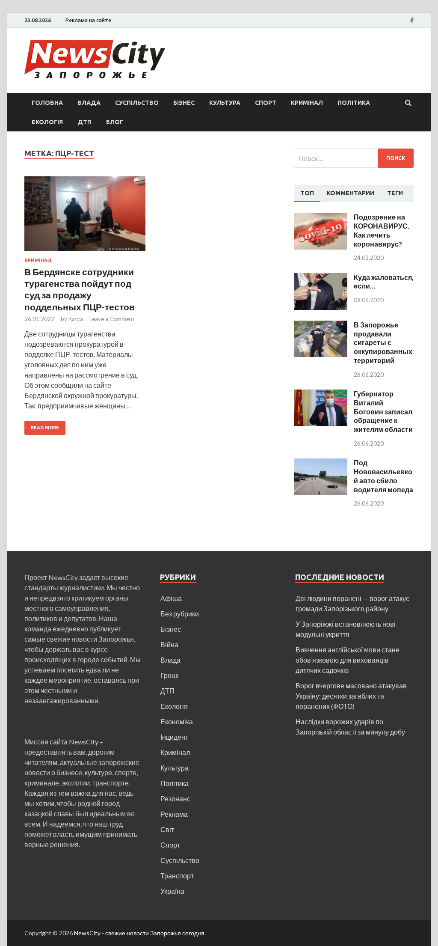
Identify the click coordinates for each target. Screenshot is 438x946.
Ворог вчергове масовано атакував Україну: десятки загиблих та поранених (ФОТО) (351, 695)
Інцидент (174, 737)
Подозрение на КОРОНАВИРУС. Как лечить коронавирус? (381, 230)
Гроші (169, 675)
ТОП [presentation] (307, 193)
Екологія (47, 122)
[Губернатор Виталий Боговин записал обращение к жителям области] (320, 394)
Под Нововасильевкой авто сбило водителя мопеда (383, 475)
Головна (47, 102)
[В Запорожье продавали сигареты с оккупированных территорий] (320, 325)
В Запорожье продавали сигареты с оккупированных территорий (383, 342)
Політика (353, 102)
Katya (75, 318)
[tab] (307, 193)
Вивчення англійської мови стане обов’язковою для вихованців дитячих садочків (348, 660)
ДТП (84, 122)
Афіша (171, 598)
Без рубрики (179, 614)
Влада (89, 102)
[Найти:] (354, 158)
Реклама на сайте (88, 20)
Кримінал (307, 102)
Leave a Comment (111, 318)
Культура (224, 102)
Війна (169, 644)
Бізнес (184, 102)
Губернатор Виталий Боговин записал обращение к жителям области (383, 411)
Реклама (174, 814)
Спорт (265, 102)
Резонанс (175, 798)
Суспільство (137, 102)
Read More (45, 427)
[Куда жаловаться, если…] (320, 278)
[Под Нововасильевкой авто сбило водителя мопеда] (320, 463)
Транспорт (177, 876)
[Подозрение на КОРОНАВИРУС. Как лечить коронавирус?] (320, 218)
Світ (167, 829)
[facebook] (412, 20)
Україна (172, 891)
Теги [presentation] (395, 193)
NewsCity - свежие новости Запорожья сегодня (139, 933)
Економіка (176, 721)
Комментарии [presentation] (350, 193)
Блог (114, 122)
